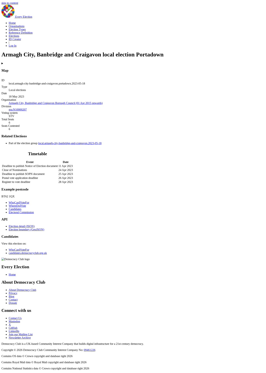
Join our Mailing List (21, 334)
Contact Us (15, 318)
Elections (14, 35)
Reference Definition (21, 32)
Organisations (16, 26)
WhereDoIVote (17, 205)
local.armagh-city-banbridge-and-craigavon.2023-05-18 (70, 143)
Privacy (13, 293)
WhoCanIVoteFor (19, 202)
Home (12, 22)
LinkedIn (14, 331)
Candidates (15, 209)
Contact (13, 299)
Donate (13, 302)
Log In (12, 45)
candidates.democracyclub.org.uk (28, 253)
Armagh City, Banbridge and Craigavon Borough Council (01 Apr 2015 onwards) (56, 103)
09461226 (89, 349)
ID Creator (15, 39)
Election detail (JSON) (22, 226)
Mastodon (14, 321)
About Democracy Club (22, 289)
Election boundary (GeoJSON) (26, 229)
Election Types (17, 29)
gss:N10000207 (18, 109)
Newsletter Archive (20, 337)
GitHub (13, 327)
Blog (11, 296)
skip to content (9, 3)
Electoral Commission (21, 212)
